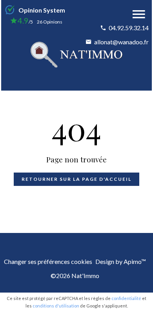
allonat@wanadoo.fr (121, 41)
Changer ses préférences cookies (48, 261)
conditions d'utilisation (56, 305)
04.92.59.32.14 (129, 27)
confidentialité (126, 298)
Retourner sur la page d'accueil (76, 179)
